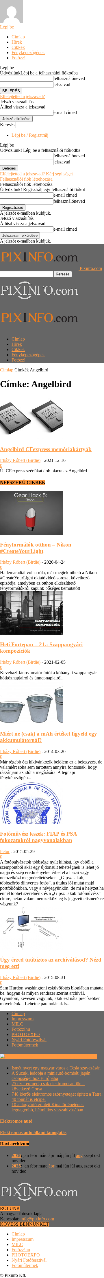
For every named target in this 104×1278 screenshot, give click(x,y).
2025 (16, 1165)
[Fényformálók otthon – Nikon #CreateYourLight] (31, 533)
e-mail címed (65, 112)
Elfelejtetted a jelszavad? (22, 96)
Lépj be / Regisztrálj (30, 135)
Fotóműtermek (25, 1044)
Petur (5, 851)
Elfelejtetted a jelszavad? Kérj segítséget (36, 173)
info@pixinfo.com (37, 1218)
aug (79, 1155)
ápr (51, 1165)
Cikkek (18, 47)
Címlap (18, 36)
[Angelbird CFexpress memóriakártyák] (31, 437)
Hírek (17, 42)
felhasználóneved (69, 78)
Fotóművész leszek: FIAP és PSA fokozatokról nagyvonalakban (38, 837)
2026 (16, 1155)
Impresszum (23, 1018)
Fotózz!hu (21, 1029)
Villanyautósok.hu (79, 1056)
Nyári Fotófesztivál (29, 1039)
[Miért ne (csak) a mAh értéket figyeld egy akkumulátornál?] (31, 722)
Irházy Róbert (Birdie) (20, 460)
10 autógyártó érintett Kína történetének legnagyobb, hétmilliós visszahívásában (48, 1107)
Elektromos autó (16, 1121)
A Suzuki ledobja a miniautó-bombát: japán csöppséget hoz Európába (51, 1076)
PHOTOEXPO (26, 1034)
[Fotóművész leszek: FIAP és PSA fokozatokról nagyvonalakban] (31, 822)
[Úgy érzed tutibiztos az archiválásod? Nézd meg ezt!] (31, 948)
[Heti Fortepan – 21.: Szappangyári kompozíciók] (31, 633)
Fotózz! (18, 57)
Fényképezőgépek (28, 52)
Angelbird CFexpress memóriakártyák (46, 449)
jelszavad (61, 84)
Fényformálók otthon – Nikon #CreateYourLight (35, 548)
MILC (17, 1023)
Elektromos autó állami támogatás (33, 1132)
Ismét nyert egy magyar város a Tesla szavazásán (56, 1067)
